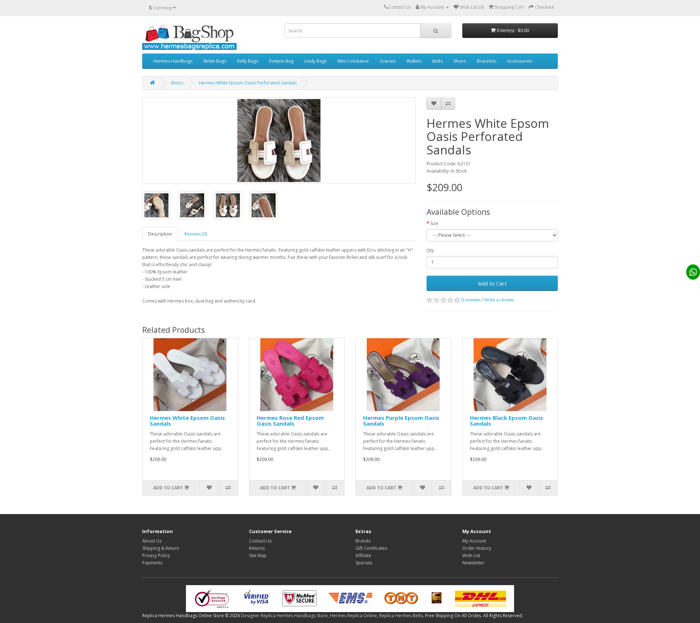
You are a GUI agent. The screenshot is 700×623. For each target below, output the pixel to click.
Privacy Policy (156, 555)
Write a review (498, 300)
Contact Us (260, 541)
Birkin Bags (214, 61)
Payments (152, 563)
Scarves (388, 61)
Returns (257, 548)
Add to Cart (492, 283)
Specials (363, 563)
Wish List (471, 555)
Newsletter (473, 563)
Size (434, 223)
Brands (362, 541)
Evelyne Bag (281, 61)
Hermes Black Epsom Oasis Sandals (506, 420)
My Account (474, 541)
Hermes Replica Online (353, 615)
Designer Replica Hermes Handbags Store (284, 615)
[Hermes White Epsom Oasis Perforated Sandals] (279, 140)
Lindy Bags (315, 61)
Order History (476, 548)
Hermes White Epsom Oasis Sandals (187, 420)
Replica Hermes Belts (401, 615)
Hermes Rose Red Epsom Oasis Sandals (290, 420)
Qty (430, 250)
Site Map (258, 555)
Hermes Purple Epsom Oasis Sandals (401, 420)
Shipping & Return (160, 548)
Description (160, 234)
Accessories (519, 61)
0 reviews (471, 300)
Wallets (414, 61)
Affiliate (363, 555)
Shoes (460, 61)
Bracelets (486, 61)
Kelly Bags (247, 61)
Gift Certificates (371, 548)
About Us (152, 541)
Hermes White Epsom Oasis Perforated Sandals (248, 83)
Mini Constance (353, 61)
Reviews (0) (195, 234)
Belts (437, 61)
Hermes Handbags (172, 61)
